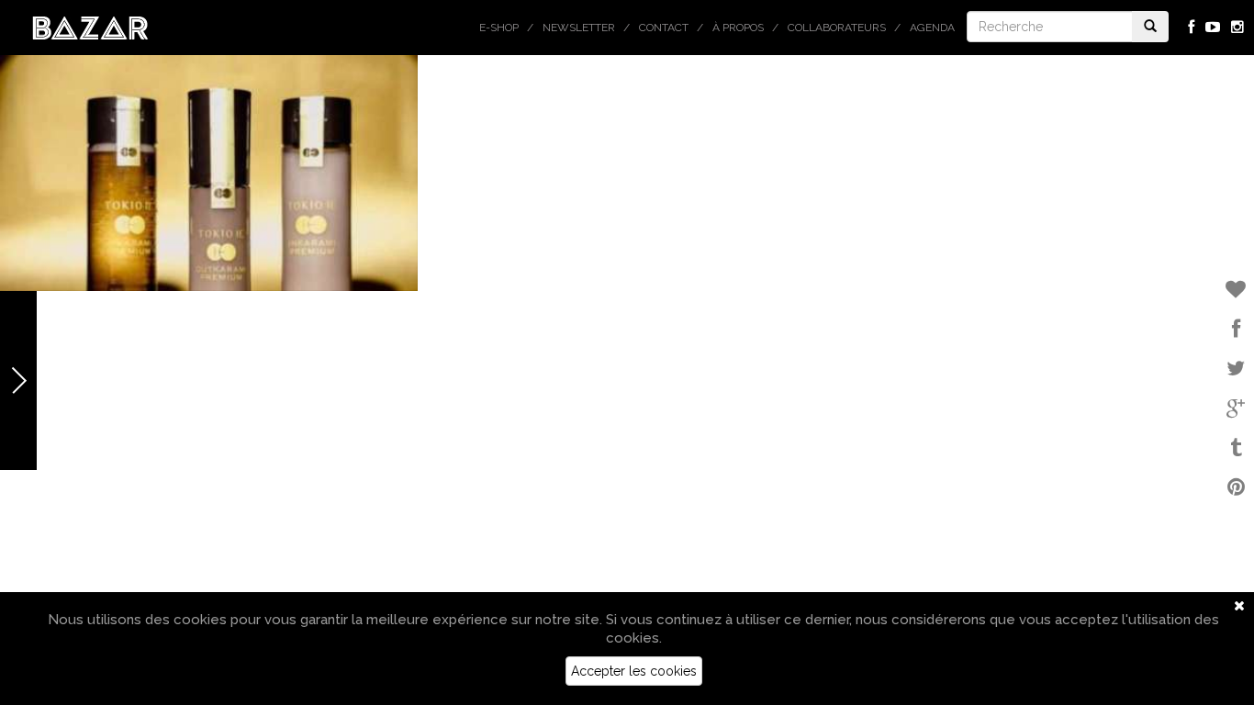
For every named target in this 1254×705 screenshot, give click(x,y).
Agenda (932, 27)
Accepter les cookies (634, 671)
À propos (738, 27)
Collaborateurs (837, 27)
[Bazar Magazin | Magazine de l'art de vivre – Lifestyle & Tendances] (90, 26)
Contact (664, 27)
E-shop (499, 27)
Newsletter (579, 27)
